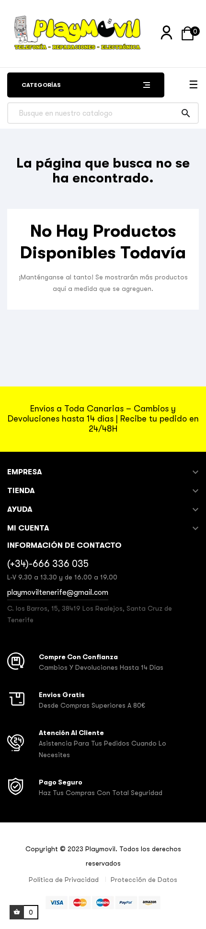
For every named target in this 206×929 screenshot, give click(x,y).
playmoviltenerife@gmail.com (57, 592)
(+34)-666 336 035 (48, 563)
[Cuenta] (166, 32)
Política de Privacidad (64, 879)
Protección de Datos (144, 879)
